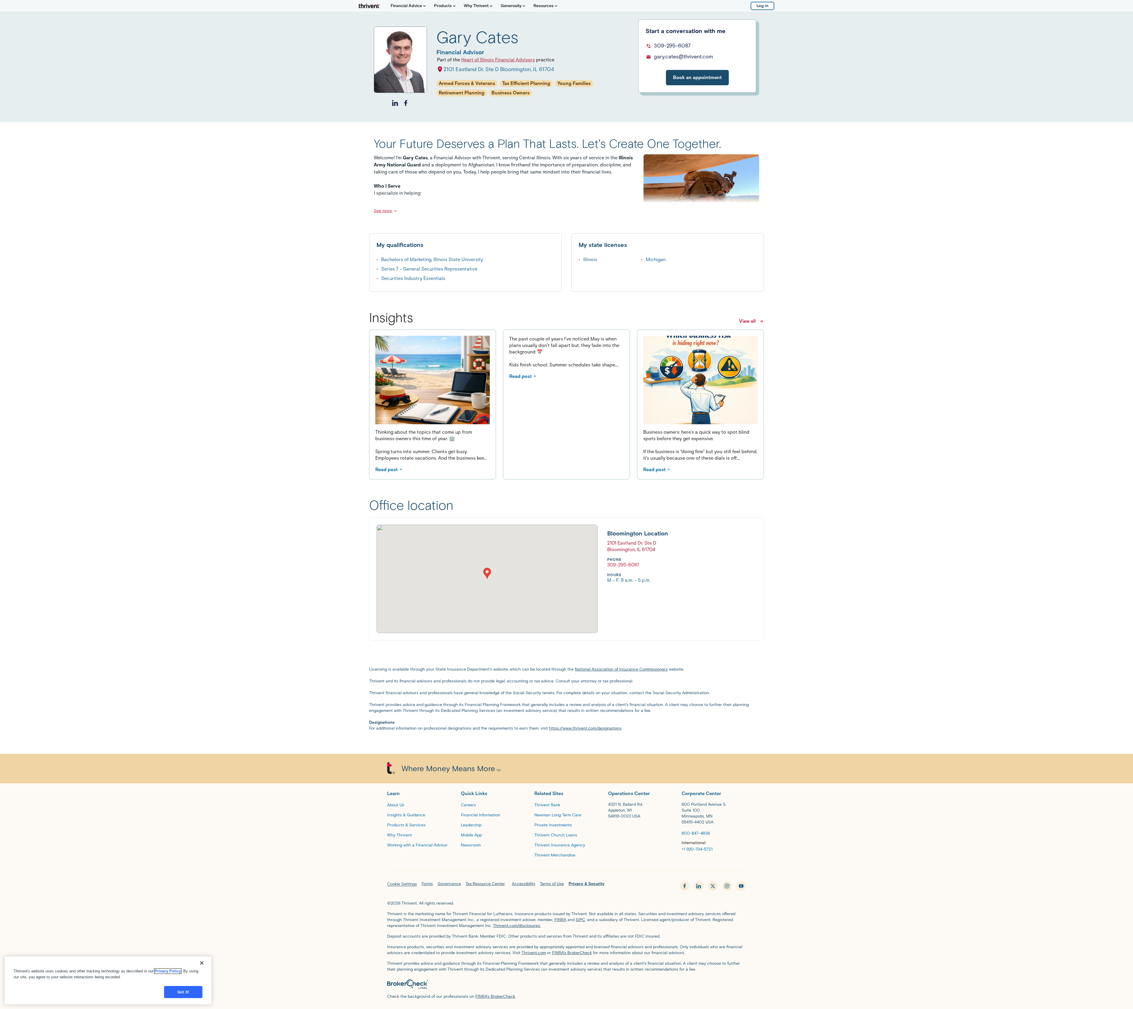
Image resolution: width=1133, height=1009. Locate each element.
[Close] (201, 962)
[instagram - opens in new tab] (727, 886)
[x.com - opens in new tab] (712, 886)
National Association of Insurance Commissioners (621, 669)
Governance (449, 883)
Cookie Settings (402, 884)
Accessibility (523, 883)
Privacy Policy (168, 971)
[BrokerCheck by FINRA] (566, 984)
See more (383, 210)
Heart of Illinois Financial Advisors (498, 60)
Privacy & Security (587, 883)
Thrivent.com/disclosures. (517, 925)
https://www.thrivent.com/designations (585, 728)
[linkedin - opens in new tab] (698, 886)
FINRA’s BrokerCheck (572, 952)
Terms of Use (552, 883)
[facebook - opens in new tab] (684, 886)
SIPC (580, 919)
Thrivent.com (534, 952)
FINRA (560, 919)
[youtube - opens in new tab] (741, 886)
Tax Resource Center (485, 883)
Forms (427, 883)
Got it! (183, 992)
